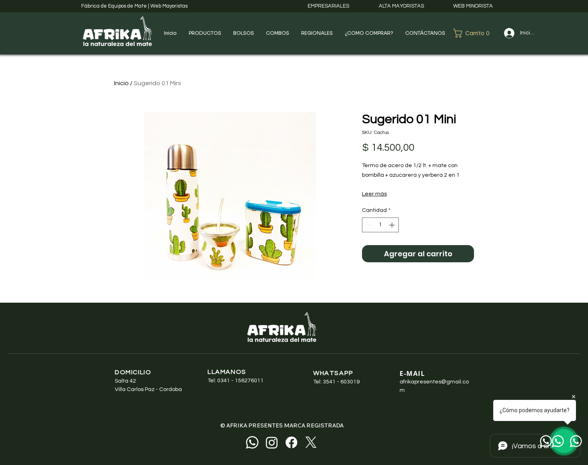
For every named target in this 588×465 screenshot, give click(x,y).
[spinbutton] (380, 225)
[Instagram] (272, 442)
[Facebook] (291, 442)
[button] (205, 33)
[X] (311, 442)
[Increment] (393, 225)
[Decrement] (368, 225)
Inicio (121, 83)
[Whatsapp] (252, 442)
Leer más (374, 194)
